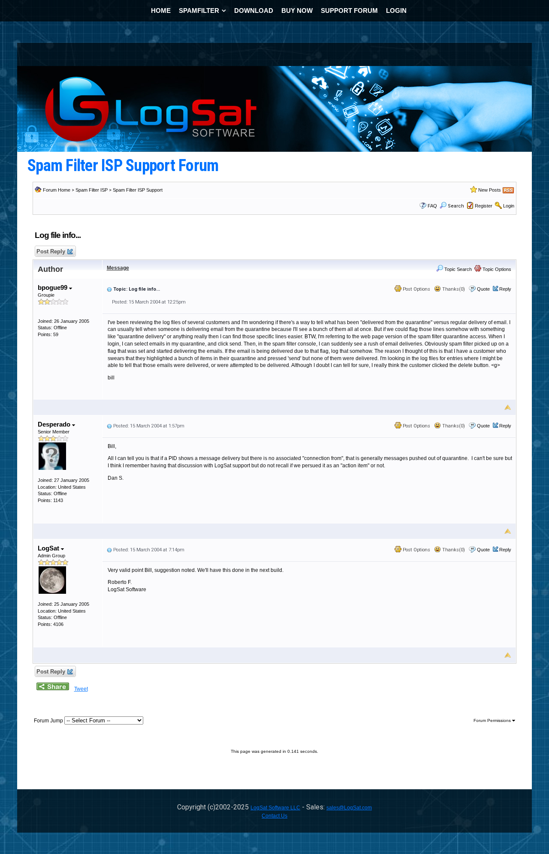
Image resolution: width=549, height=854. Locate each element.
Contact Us (274, 816)
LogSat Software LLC (275, 808)
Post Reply (51, 251)
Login (508, 205)
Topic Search (457, 269)
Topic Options (496, 269)
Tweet (81, 689)
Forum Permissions (493, 720)
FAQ (432, 205)
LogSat (49, 548)
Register (483, 205)
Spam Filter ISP (91, 189)
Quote (483, 289)
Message (118, 268)
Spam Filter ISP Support (138, 189)
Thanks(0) (453, 289)
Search (456, 206)
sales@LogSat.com (349, 808)
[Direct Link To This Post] (109, 289)
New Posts (489, 189)
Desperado (55, 424)
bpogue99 (53, 287)
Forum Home (56, 189)
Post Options (415, 289)
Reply (505, 289)
